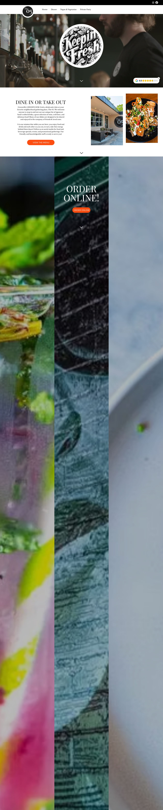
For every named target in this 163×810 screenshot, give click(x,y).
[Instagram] (153, 2)
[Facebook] (156, 2)
